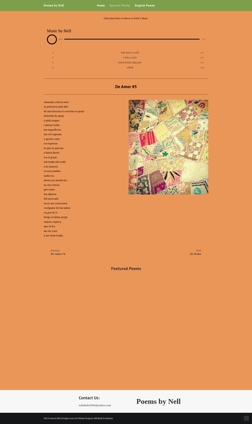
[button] (205, 5)
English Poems (145, 5)
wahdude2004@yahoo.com (95, 405)
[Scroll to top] (246, 418)
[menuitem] (101, 5)
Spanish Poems (120, 5)
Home (101, 5)
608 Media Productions (103, 418)
